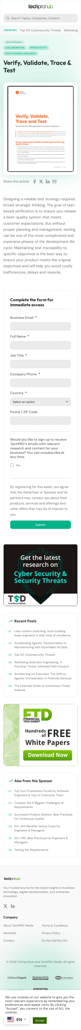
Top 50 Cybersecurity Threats (40, 30)
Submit (40, 525)
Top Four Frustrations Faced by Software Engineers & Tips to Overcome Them (41, 793)
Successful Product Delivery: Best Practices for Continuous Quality (43, 817)
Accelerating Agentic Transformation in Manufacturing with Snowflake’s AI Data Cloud (40, 645)
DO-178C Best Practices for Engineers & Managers (41, 840)
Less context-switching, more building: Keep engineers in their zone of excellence (42, 633)
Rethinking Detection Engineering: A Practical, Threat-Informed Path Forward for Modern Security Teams (41, 664)
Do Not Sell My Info (54, 940)
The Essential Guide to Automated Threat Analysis (42, 688)
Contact (8, 940)
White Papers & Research (21, 53)
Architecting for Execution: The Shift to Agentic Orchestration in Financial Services (42, 676)
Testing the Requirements (31, 850)
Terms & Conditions (55, 925)
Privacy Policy (51, 933)
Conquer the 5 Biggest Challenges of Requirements (39, 805)
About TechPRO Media (18, 925)
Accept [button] (39, 1020)
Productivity (38, 47)
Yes (18, 465)
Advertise (9, 933)
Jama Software (14, 42)
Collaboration (15, 47)
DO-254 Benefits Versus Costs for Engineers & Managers (37, 828)
